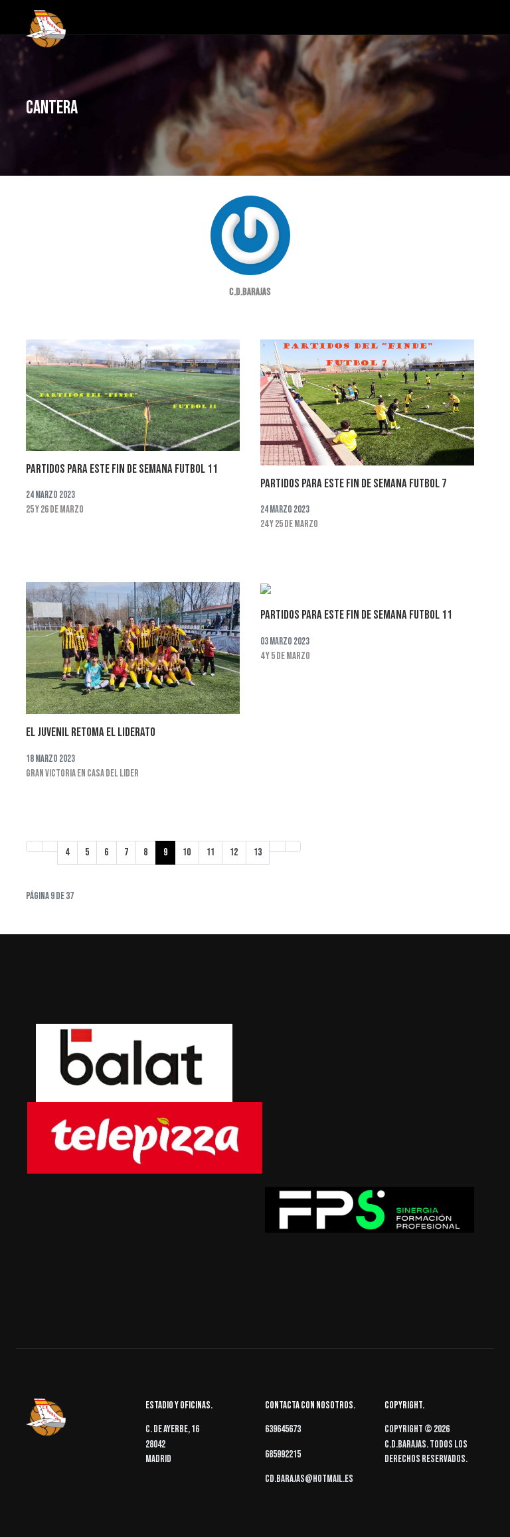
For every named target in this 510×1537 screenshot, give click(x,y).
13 (258, 852)
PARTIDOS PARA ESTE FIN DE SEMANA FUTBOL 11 (122, 469)
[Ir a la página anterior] (50, 846)
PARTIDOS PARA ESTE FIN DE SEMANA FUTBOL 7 (353, 483)
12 (234, 852)
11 (210, 852)
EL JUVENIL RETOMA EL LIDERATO (90, 732)
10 (187, 852)
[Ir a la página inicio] (34, 846)
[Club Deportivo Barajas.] (46, 29)
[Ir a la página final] (293, 846)
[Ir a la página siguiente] (277, 846)
